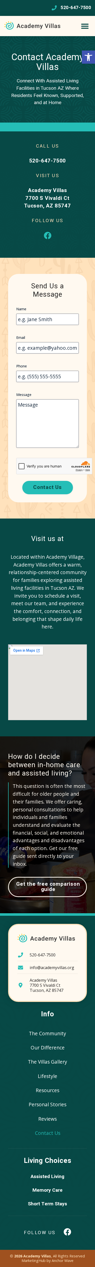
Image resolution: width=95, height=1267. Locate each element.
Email (20, 337)
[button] (88, 57)
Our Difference (48, 1047)
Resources (47, 1090)
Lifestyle (47, 1076)
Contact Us (47, 1133)
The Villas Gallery (47, 1061)
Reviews (47, 1118)
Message (23, 394)
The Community (47, 1033)
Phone (21, 366)
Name (21, 309)
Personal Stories (47, 1104)
